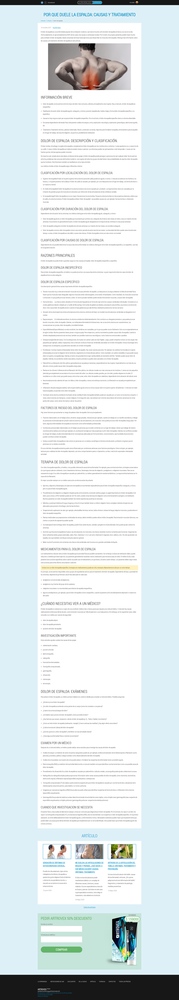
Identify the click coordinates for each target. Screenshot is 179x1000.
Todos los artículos (90, 907)
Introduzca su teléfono (48, 935)
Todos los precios (125, 981)
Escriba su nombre (47, 924)
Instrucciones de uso (57, 981)
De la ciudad (83, 981)
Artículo (93, 981)
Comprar (61, 949)
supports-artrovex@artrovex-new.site (49, 991)
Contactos (112, 981)
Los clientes (71, 981)
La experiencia (42, 981)
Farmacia (102, 981)
